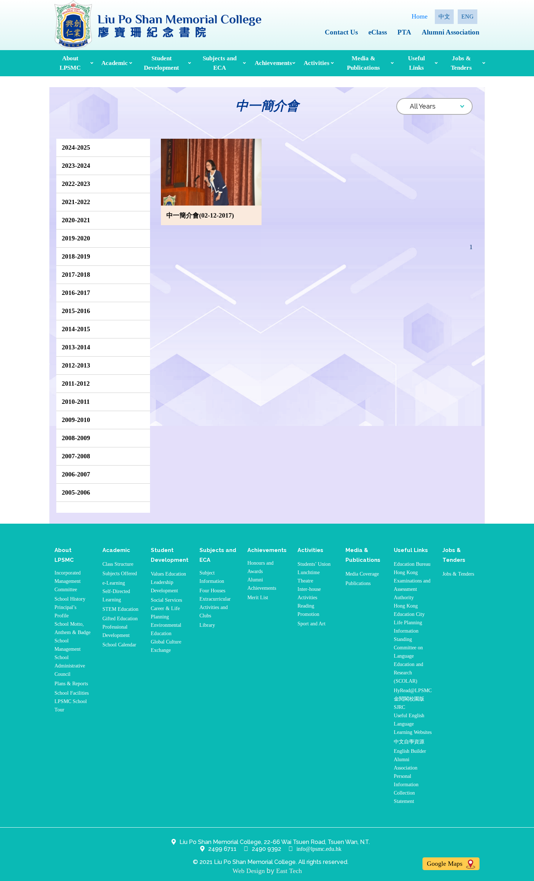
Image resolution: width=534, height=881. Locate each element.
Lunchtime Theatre (309, 577)
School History (69, 599)
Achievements (273, 63)
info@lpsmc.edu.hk (318, 849)
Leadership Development (164, 586)
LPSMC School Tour (70, 705)
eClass (377, 32)
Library (207, 625)
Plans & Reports (71, 683)
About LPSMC (70, 63)
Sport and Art (311, 623)
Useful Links (416, 63)
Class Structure (117, 564)
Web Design (248, 870)
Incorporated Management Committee (67, 581)
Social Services (166, 600)
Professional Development (116, 631)
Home (420, 16)
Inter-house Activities (309, 593)
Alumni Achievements (261, 584)
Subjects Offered (119, 573)
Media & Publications (363, 63)
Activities (316, 63)
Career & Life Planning (165, 613)
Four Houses (212, 590)
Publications (358, 583)
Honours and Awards (260, 567)
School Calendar (119, 644)
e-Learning (113, 583)
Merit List (257, 597)
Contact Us (341, 32)
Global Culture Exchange (166, 646)
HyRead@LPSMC (413, 690)
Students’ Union (314, 564)
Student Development (161, 63)
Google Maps (445, 863)
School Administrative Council (69, 666)
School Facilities (71, 693)
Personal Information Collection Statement (406, 789)
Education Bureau (412, 564)
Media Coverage (362, 574)
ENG (467, 16)
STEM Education (120, 609)
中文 (444, 16)
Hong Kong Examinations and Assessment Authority (412, 585)
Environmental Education (166, 629)
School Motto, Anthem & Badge (72, 628)
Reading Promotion (308, 610)
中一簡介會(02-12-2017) (200, 215)
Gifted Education (120, 618)
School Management (67, 645)
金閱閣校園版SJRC (409, 703)
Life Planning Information (408, 627)
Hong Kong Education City (409, 610)
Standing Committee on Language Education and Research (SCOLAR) (408, 660)
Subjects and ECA (219, 63)
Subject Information (211, 577)
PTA (404, 32)
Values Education (168, 574)
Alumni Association (451, 32)
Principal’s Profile (65, 611)
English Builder (410, 751)
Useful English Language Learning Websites (413, 724)
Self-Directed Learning (116, 595)
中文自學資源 (409, 741)
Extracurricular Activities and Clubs (215, 607)
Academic (114, 63)
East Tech (289, 870)
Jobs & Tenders (461, 63)
